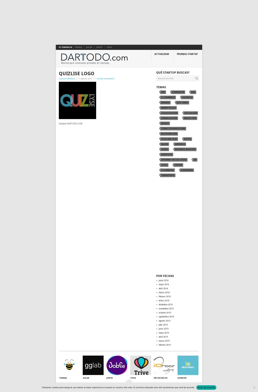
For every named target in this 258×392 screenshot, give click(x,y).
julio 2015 (163, 325)
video (164, 149)
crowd (178, 165)
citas (164, 165)
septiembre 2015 (166, 316)
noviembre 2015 (166, 308)
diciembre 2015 (166, 304)
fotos (187, 139)
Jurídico (180, 144)
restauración (169, 134)
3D (195, 159)
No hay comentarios (105, 78)
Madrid (165, 102)
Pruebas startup (187, 54)
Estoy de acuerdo (206, 387)
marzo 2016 (164, 292)
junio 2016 (164, 280)
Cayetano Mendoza (67, 78)
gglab (89, 47)
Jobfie (99, 47)
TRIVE (109, 47)
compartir (178, 92)
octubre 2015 (165, 312)
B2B (193, 92)
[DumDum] (188, 365)
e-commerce (168, 97)
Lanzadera (187, 170)
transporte (167, 175)
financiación (169, 118)
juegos (165, 123)
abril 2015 (163, 337)
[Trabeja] (69, 365)
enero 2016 (164, 300)
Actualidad (161, 54)
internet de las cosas (173, 159)
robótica (166, 154)
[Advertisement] (129, 22)
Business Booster (185, 149)
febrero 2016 (165, 296)
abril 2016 (163, 288)
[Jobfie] (116, 365)
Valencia (187, 97)
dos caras (182, 102)
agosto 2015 (164, 320)
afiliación (190, 113)
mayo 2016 (164, 284)
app (163, 92)
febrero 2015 (165, 345)
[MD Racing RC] (164, 365)
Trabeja (78, 47)
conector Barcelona (173, 128)
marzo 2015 (164, 341)
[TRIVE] (140, 365)
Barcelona (190, 118)
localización (169, 113)
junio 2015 (164, 329)
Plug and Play (169, 139)
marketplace (168, 108)
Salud (164, 144)
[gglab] (93, 365)
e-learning (167, 170)
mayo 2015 (164, 333)
